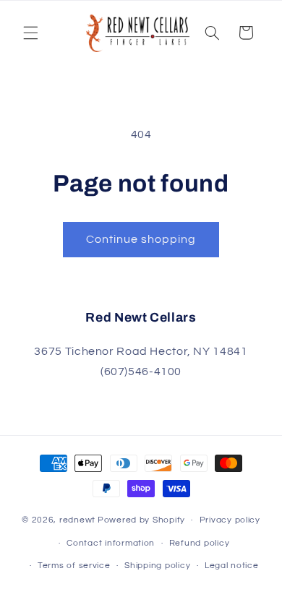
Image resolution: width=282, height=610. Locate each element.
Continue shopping (141, 239)
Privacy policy (230, 520)
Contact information (111, 543)
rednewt (77, 520)
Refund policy (199, 543)
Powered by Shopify (141, 520)
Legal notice (232, 566)
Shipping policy (157, 566)
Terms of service (74, 566)
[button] (30, 32)
